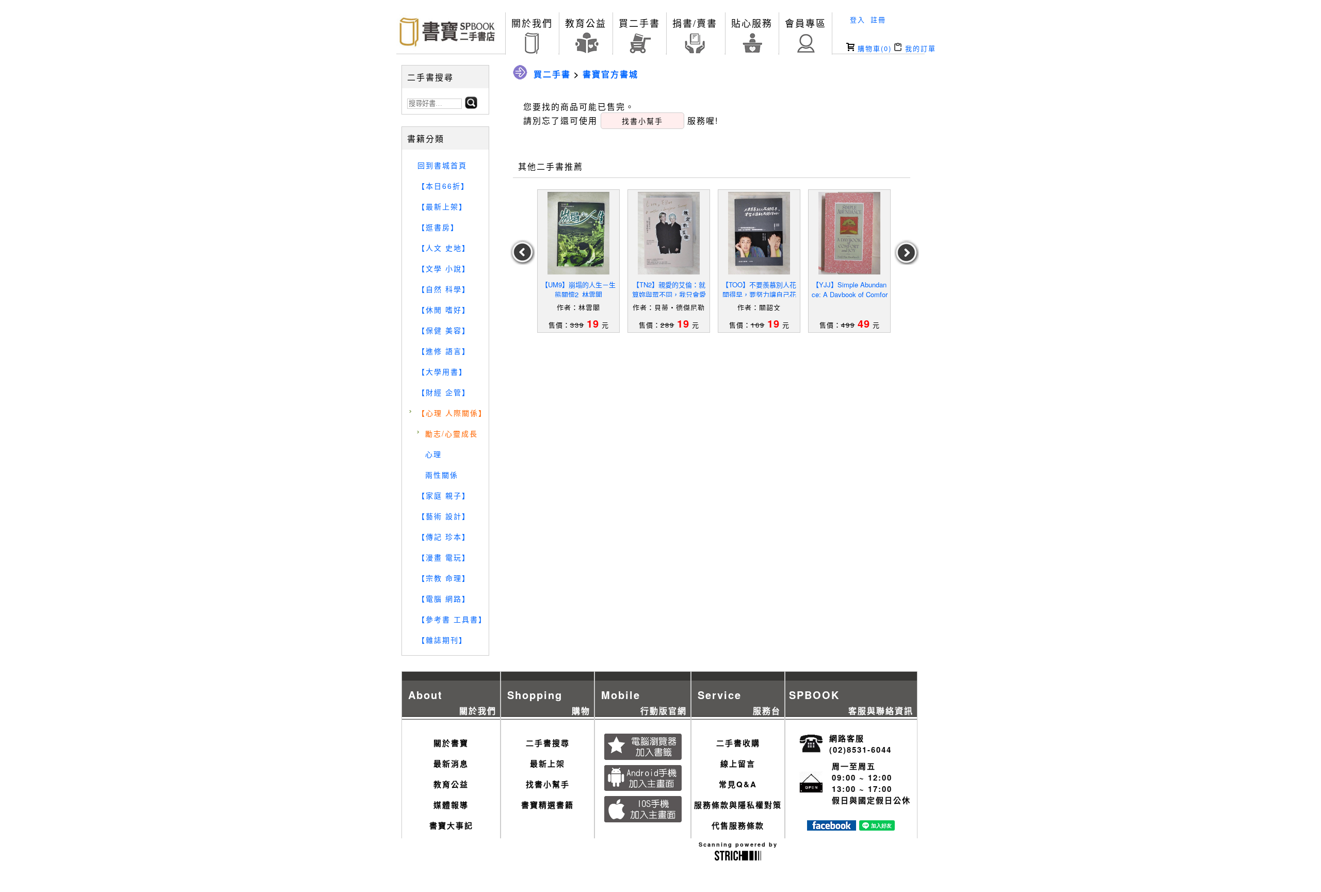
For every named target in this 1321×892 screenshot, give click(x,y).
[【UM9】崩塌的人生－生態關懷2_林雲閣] (578, 233)
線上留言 (737, 763)
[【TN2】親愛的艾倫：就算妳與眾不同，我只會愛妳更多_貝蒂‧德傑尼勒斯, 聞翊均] (669, 233)
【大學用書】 (442, 371)
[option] (579, 261)
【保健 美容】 (443, 330)
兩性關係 (441, 474)
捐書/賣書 (694, 22)
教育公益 (585, 22)
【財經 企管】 (443, 392)
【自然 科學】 (443, 289)
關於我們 (532, 22)
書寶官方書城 (610, 74)
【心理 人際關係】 (452, 413)
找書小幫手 (548, 784)
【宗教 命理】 (443, 578)
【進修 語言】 (443, 351)
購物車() (873, 48)
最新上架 (547, 763)
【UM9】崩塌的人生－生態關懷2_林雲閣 (578, 289)
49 (864, 323)
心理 (433, 454)
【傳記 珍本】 (443, 536)
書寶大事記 (451, 825)
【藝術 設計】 (443, 516)
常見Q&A (738, 784)
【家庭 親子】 (443, 495)
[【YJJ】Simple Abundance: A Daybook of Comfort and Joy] (849, 233)
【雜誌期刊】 (442, 640)
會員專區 (805, 22)
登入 (857, 19)
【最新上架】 (442, 206)
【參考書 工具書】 (452, 619)
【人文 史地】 (443, 247)
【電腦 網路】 (443, 598)
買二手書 (639, 22)
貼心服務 (751, 22)
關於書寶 (451, 743)
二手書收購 (738, 743)
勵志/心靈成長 (451, 433)
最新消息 (451, 763)
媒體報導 (451, 804)
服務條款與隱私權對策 (738, 804)
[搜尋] (471, 105)
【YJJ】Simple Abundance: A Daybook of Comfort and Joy (850, 294)
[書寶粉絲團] (831, 827)
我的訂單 (919, 48)
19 (593, 323)
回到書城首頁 (442, 165)
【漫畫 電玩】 (443, 557)
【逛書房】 (438, 227)
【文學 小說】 (443, 268)
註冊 (878, 19)
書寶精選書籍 (547, 804)
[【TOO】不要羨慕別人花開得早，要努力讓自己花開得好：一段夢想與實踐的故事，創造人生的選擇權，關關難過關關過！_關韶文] (759, 233)
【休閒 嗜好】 (443, 309)
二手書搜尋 (548, 743)
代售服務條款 (738, 825)
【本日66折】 (443, 186)
